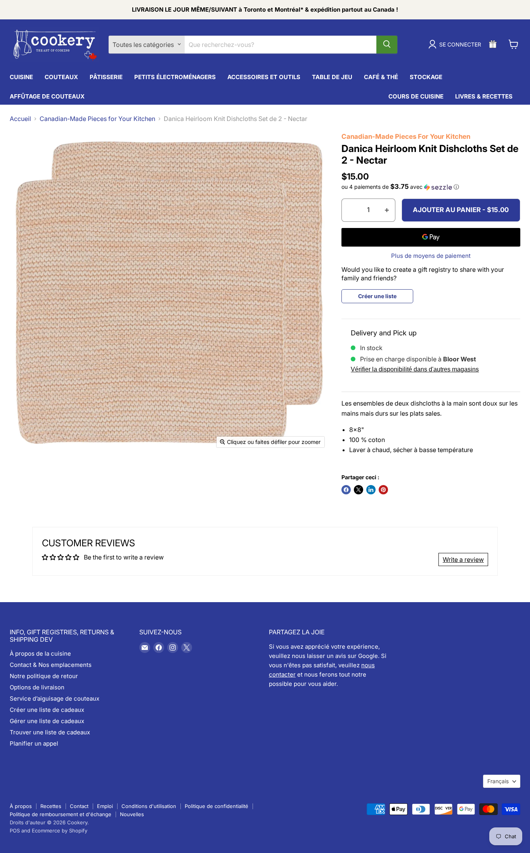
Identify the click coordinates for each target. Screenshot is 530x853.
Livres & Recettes (484, 96)
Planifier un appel (34, 743)
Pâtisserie (106, 76)
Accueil (20, 118)
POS (15, 830)
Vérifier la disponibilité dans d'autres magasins (415, 369)
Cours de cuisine (415, 96)
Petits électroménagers (175, 76)
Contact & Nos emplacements (51, 664)
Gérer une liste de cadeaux (47, 721)
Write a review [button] (463, 559)
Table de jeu (332, 76)
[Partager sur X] (358, 489)
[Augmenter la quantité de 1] (387, 210)
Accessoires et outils (263, 76)
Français (498, 781)
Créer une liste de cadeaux (47, 709)
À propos (21, 806)
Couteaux (61, 76)
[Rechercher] (386, 44)
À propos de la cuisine (40, 653)
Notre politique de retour (44, 676)
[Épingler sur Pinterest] (383, 489)
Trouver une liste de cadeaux (50, 732)
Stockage (426, 76)
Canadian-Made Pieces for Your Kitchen (97, 118)
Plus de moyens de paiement (431, 255)
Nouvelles (132, 814)
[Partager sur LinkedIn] (371, 489)
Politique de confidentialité (216, 806)
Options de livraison (37, 687)
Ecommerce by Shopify (59, 830)
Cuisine (21, 76)
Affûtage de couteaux (47, 96)
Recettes (50, 806)
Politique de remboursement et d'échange (60, 814)
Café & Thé (381, 76)
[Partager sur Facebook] (346, 489)
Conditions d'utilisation (148, 806)
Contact (79, 806)
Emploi (105, 806)
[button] (430, 187)
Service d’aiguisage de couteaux (54, 698)
